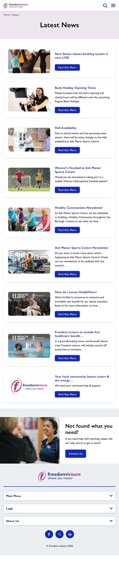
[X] (59, 534)
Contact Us (76, 453)
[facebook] (49, 534)
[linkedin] (70, 534)
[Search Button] (105, 5)
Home (6, 14)
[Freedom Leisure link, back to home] (15, 5)
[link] (113, 5)
